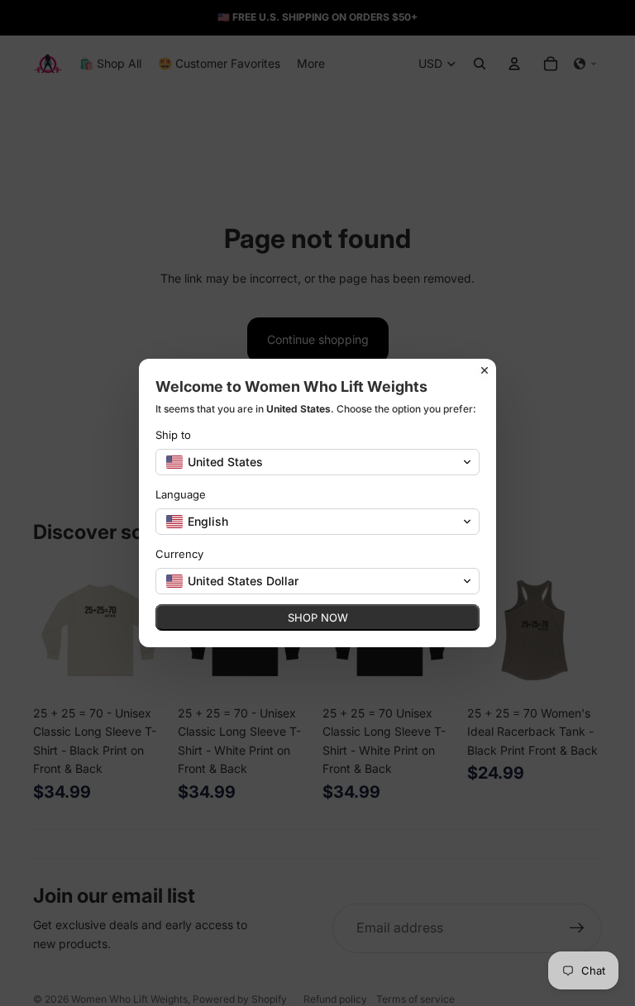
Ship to (173, 434)
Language (180, 494)
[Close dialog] (484, 370)
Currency (179, 553)
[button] (317, 462)
